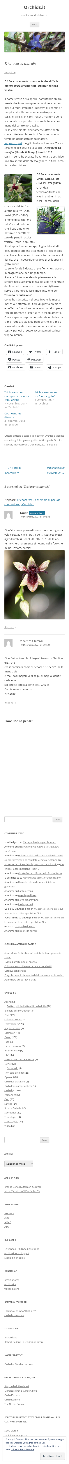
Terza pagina (11, 1121)
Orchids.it (34, 7)
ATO (6, 1226)
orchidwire (10, 1284)
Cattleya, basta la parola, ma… (39, 842)
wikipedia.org (11, 1288)
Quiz (6, 1099)
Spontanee (10, 1112)
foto (19, 440)
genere (26, 440)
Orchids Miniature (14, 1315)
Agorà (7, 1001)
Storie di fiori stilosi (14, 1257)
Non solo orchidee (14, 1072)
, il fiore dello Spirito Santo (40, 873)
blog (13, 440)
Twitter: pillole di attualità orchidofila (27, 1006)
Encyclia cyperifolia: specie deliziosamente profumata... (34, 975)
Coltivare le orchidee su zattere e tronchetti (28, 966)
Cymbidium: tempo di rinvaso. (20, 962)
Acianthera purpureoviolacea (20, 979)
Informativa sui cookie (22, 1449)
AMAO (7, 1222)
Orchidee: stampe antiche (18, 1086)
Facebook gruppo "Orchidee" (20, 1311)
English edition (12, 1028)
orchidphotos (11, 1280)
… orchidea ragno (42, 877)
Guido (53, 444)
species (8, 444)
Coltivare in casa (13, 1019)
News (7, 1063)
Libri (6, 1055)
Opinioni (9, 1077)
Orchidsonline (12, 1399)
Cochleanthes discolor (12, 415)
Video (7, 1126)
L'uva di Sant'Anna (28, 899)
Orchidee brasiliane (14, 1081)
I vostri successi (12, 1046)
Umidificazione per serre (17, 1435)
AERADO (9, 1213)
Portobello (12, 1068)
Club (6, 1015)
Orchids (49, 435)
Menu (34, 24)
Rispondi (9, 627)
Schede (8, 1103)
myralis (49, 440)
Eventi (7, 1037)
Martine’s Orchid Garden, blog (20, 1390)
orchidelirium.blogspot (16, 1253)
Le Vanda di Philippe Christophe (21, 1249)
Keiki (41, 440)
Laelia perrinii (25, 891)
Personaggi (10, 1094)
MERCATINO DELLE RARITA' (19, 1059)
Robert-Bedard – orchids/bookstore (23, 1342)
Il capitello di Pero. (25, 926)
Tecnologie (10, 1117)
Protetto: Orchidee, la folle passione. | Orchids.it (30, 864)
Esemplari (9, 1032)
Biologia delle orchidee (16, 1010)
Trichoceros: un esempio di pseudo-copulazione (16, 396)
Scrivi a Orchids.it (13, 1108)
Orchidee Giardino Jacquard (19, 1364)
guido (34, 440)
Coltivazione (11, 1024)
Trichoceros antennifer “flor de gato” (47, 394)
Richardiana (10, 1337)
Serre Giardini (11, 1430)
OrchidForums (12, 1395)
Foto (7, 1041)
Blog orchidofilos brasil (16, 1386)
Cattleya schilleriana (15, 970)
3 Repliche (9, 72)
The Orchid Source (14, 1404)
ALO (6, 1217)
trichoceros (19, 444)
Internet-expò (12, 1050)
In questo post (13, 143)
